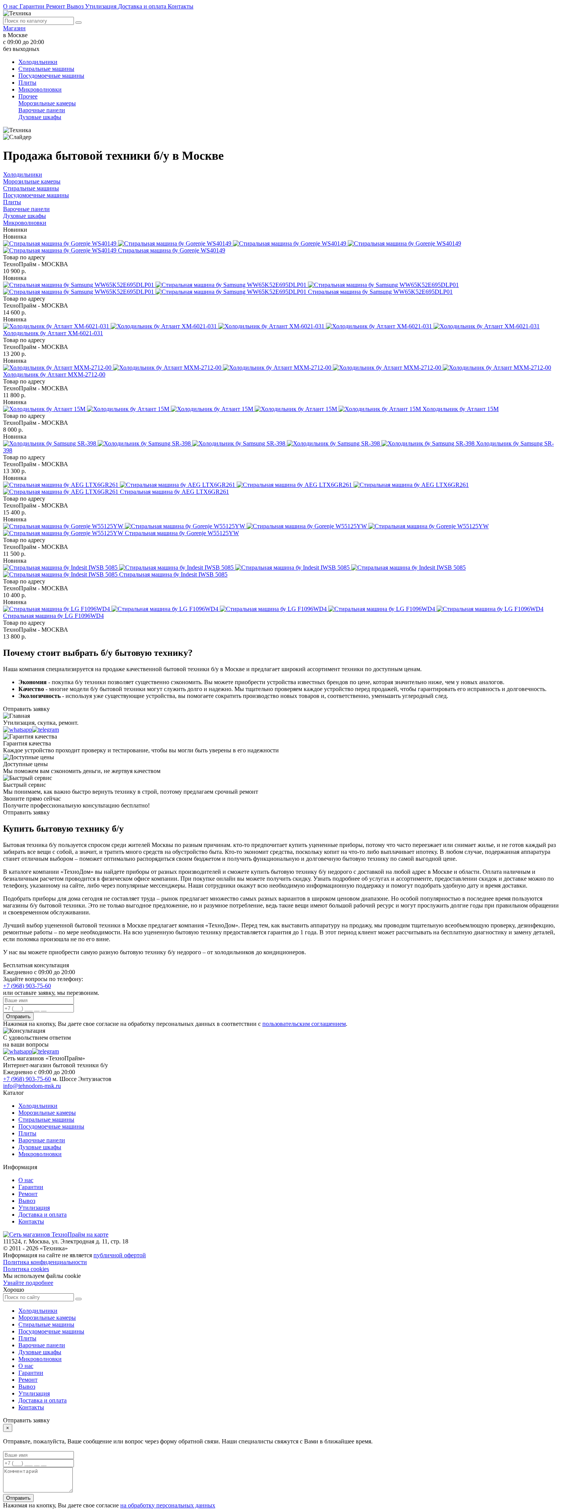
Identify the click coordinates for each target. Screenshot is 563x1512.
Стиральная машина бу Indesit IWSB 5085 (173, 574)
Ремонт (56, 6)
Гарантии (33, 6)
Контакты (180, 6)
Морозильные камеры (47, 103)
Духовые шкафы (39, 117)
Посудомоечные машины (51, 75)
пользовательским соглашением (304, 1024)
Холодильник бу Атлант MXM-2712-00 (54, 374)
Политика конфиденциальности (45, 1262)
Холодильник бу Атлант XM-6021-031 (53, 333)
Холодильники (37, 62)
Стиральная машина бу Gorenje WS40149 (171, 250)
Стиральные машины (46, 69)
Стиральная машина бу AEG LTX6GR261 (174, 491)
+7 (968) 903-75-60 (27, 986)
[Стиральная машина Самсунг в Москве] (231, 288)
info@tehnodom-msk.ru (32, 1086)
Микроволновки (40, 89)
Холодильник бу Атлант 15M (460, 409)
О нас (11, 6)
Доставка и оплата (143, 6)
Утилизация (101, 6)
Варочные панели (41, 110)
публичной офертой (119, 1255)
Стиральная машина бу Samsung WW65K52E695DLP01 (380, 291)
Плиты (27, 82)
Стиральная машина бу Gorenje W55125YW (182, 533)
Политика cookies (26, 1269)
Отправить (18, 1016)
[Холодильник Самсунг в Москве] (239, 443)
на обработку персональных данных (167, 1505)
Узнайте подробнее (28, 1282)
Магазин (14, 28)
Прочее (28, 96)
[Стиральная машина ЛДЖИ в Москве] (273, 609)
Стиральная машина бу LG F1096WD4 (53, 616)
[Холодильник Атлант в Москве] (271, 326)
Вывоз (76, 6)
